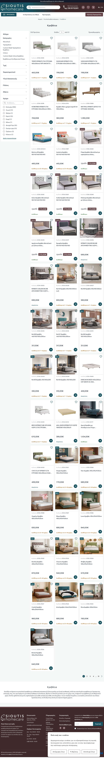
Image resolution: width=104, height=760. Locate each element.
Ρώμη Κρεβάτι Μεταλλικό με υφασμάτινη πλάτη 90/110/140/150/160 (90, 153)
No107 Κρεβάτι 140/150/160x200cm (63, 335)
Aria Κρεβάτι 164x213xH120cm (66, 607)
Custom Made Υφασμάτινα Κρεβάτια (12, 49)
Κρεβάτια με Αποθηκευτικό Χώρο (14, 59)
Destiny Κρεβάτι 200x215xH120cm (37, 563)
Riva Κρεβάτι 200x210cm (89, 607)
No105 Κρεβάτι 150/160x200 (41, 380)
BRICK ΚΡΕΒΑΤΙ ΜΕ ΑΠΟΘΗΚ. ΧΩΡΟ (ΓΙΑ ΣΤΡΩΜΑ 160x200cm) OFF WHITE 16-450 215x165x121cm (41, 426)
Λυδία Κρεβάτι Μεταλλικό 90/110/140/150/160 (65, 199)
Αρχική (40, 19)
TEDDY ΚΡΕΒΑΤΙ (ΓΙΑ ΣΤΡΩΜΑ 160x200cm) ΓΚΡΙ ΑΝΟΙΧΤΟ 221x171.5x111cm (42, 62)
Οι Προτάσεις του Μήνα (31, 14)
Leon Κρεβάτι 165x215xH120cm (91, 516)
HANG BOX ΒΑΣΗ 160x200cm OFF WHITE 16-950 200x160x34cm (91, 381)
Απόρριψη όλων (59, 752)
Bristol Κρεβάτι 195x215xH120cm (37, 654)
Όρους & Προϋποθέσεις (95, 728)
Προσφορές (46, 14)
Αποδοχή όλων (89, 752)
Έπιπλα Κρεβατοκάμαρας (51, 19)
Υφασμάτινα (7, 45)
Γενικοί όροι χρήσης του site (50, 719)
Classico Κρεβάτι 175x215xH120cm (62, 563)
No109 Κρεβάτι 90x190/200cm (91, 289)
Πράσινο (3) (10, 131)
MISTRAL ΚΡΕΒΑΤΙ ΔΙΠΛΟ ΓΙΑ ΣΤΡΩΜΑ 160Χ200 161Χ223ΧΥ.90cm (91, 108)
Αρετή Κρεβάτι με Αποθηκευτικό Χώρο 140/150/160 (88, 426)
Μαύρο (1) (9, 113)
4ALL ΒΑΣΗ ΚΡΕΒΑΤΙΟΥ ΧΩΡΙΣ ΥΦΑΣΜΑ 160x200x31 (66, 426)
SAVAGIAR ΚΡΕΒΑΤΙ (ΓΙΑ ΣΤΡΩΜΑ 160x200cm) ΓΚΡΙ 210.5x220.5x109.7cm (90, 62)
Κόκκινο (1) (9, 134)
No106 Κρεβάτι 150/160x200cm (86, 335)
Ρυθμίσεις (74, 752)
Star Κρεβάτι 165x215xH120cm (91, 471)
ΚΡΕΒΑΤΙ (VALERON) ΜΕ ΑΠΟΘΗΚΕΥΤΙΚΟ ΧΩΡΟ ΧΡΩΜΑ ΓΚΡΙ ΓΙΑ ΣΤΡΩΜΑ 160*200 (90, 244)
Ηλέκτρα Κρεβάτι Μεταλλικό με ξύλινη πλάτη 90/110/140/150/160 (90, 199)
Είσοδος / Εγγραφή (64, 718)
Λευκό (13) (9, 110)
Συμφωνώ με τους (89, 728)
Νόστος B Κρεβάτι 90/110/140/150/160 (38, 153)
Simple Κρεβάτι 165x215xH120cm (62, 472)
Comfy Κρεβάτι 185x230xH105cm (37, 608)
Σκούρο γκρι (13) (11, 128)
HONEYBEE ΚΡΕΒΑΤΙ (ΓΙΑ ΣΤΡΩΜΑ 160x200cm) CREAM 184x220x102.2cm (42, 108)
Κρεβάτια (63, 19)
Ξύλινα (5, 53)
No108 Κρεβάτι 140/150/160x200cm (38, 335)
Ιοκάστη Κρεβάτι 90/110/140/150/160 (63, 153)
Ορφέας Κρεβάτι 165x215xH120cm (37, 517)
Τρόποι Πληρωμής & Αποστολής (49, 728)
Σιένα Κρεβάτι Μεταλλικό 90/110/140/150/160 (40, 199)
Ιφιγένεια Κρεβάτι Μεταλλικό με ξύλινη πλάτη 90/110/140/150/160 (41, 244)
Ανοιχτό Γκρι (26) (11, 125)
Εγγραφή (98, 724)
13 (98, 676)
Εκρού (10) (9, 116)
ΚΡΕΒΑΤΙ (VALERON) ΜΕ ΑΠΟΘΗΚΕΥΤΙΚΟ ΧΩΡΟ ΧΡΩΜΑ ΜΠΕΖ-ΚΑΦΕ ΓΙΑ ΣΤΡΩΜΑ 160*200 (40, 290)
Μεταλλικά (6, 42)
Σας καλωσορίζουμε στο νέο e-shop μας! (52, 1)
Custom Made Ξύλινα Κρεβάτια (13, 56)
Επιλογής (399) (11, 107)
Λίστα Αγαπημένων (64, 721)
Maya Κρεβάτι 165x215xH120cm (62, 517)
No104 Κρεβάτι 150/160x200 (65, 380)
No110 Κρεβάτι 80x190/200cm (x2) (66, 290)
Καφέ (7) (9, 119)
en (102, 7)
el (99, 7)
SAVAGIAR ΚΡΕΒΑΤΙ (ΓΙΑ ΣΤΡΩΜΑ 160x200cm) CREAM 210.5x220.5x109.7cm (66, 62)
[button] (43, 7)
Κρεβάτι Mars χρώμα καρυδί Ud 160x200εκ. (66, 108)
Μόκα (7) (9, 122)
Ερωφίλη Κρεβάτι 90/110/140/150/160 (63, 244)
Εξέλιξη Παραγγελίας (94, 14)
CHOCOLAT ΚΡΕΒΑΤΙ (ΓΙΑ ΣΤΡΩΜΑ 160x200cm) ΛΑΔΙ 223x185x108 (41, 472)
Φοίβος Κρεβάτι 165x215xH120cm (86, 563)
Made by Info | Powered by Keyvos (12, 754)
